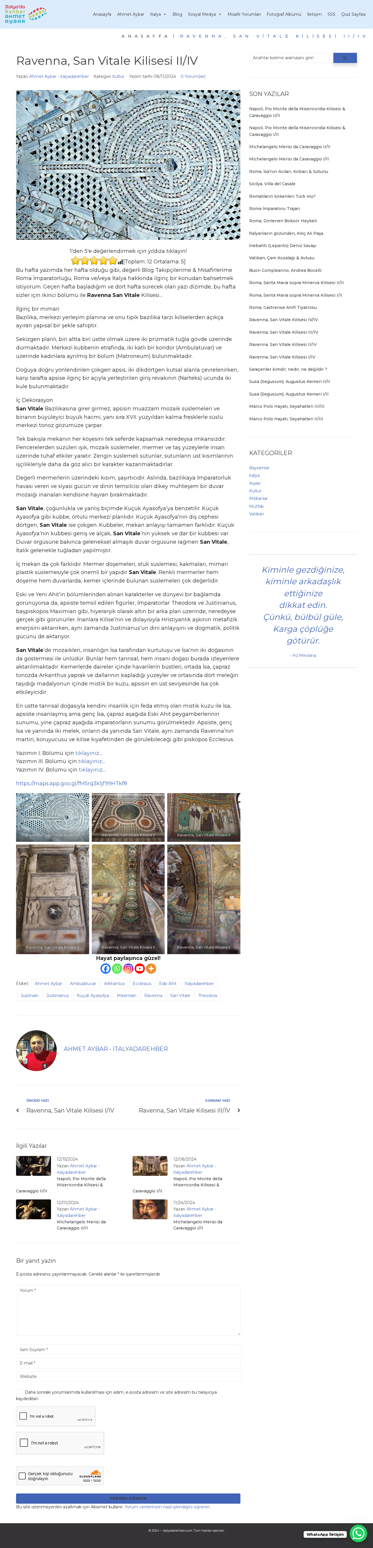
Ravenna (153, 995)
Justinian (29, 995)
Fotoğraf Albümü (284, 14)
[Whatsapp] (117, 968)
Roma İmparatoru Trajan (274, 208)
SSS (331, 14)
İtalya (155, 14)
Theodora (207, 995)
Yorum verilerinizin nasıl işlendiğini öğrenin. (167, 1506)
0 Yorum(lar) (193, 76)
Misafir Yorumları (244, 14)
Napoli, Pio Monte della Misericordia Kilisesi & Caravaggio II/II (61, 1185)
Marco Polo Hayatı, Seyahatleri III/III (287, 406)
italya (254, 475)
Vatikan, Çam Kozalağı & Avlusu (281, 257)
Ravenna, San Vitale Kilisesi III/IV (283, 332)
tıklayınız (87, 753)
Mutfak (256, 506)
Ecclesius (142, 983)
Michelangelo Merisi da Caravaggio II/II (289, 146)
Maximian (126, 995)
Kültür (118, 76)
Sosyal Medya (202, 14)
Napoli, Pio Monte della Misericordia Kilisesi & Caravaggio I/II (177, 1185)
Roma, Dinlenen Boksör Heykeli (283, 220)
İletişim (314, 14)
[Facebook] (106, 968)
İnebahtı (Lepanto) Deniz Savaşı (282, 245)
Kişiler (255, 483)
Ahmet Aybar (130, 14)
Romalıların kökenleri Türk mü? (282, 196)
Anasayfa (102, 14)
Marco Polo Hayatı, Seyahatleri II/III (286, 418)
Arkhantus (114, 983)
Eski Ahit (168, 983)
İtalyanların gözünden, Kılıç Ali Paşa (286, 233)
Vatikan (256, 514)
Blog (177, 14)
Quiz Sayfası (353, 14)
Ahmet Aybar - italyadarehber (59, 76)
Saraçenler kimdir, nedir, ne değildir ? (288, 369)
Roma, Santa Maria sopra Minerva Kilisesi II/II (296, 282)
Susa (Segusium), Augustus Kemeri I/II (289, 394)
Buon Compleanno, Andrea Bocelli (285, 270)
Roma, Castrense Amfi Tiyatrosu (283, 307)
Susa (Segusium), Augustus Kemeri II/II (289, 381)
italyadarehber (199, 983)
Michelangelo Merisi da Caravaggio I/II (289, 159)
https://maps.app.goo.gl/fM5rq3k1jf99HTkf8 (71, 783)
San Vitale (180, 995)
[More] (151, 968)
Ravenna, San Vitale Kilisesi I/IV (282, 357)
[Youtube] (140, 968)
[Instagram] (128, 968)
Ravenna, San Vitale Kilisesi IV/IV (283, 319)
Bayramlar (259, 467)
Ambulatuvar (83, 983)
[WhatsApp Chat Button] (358, 1533)
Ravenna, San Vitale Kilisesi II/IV (283, 344)
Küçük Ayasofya (93, 995)
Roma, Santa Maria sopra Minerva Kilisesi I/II (295, 295)
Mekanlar (258, 498)
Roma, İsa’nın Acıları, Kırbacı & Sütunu (288, 171)
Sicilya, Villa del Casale (272, 183)
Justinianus (57, 995)
